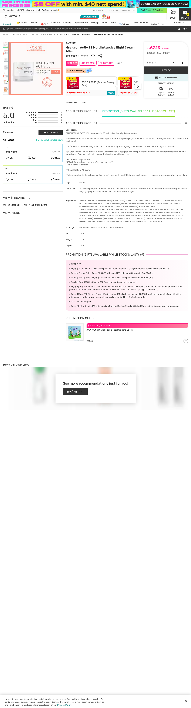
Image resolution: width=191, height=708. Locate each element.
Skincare (55, 23)
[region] (95, 701)
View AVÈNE (12, 212)
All (4, 140)
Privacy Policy (64, 705)
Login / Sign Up (73, 391)
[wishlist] (93, 56)
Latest (11, 140)
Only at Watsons (140, 23)
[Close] (186, 701)
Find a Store (113, 10)
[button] (185, 14)
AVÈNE (71, 43)
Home (104, 23)
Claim (111, 93)
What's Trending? (128, 10)
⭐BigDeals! (22, 23)
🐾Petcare (124, 24)
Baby (113, 23)
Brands (177, 23)
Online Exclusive (159, 24)
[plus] (182, 62)
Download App (99, 10)
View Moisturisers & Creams (25, 205)
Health (34, 23)
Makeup (94, 23)
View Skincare (14, 197)
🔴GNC (44, 24)
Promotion (8, 24)
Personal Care (81, 23)
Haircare (67, 23)
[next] (165, 23)
